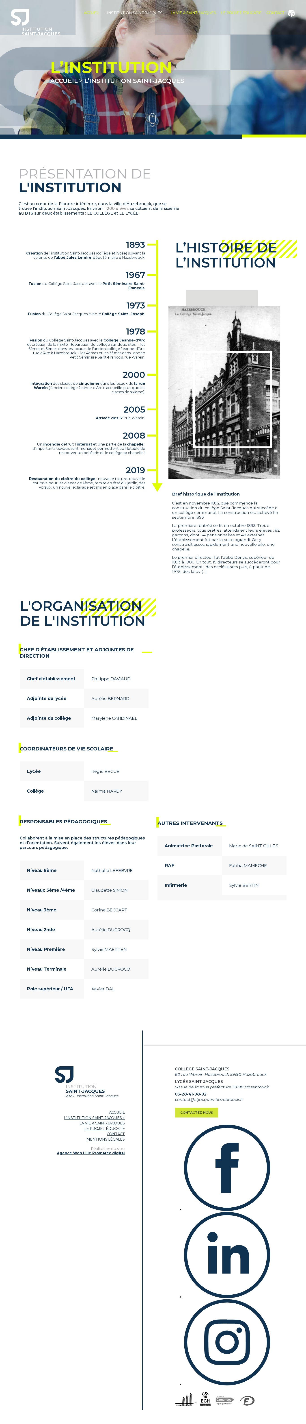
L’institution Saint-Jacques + (135, 13)
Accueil (91, 13)
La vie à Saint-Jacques (193, 13)
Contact (275, 13)
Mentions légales (106, 1139)
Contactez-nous (196, 1113)
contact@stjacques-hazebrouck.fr (209, 1099)
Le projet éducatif (241, 13)
